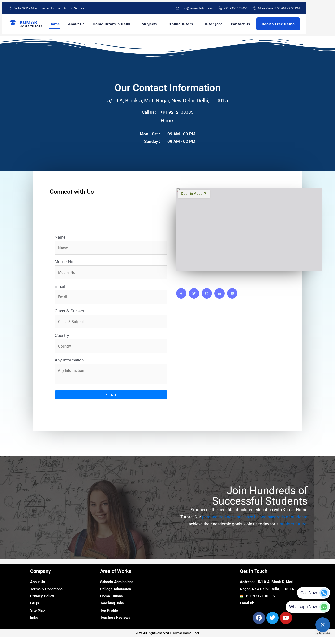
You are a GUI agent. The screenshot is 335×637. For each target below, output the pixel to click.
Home (54, 23)
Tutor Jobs (213, 23)
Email (60, 286)
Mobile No (64, 261)
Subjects (149, 23)
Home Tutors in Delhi (111, 23)
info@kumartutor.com (197, 8)
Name (60, 237)
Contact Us (240, 23)
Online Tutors (180, 23)
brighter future (293, 523)
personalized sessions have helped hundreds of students (254, 516)
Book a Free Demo (278, 23)
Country (62, 335)
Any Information (69, 360)
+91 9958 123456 (235, 8)
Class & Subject (69, 311)
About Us (76, 23)
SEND (111, 395)
